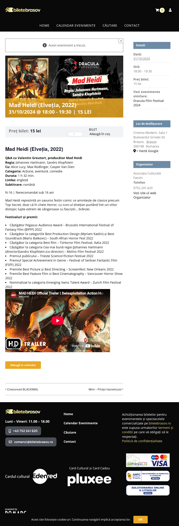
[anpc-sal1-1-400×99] (148, 472)
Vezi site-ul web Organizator (144, 195)
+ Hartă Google (147, 151)
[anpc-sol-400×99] (148, 486)
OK (140, 519)
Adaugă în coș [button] (100, 134)
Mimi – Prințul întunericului (105, 389)
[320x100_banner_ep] (148, 455)
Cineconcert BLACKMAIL (22, 389)
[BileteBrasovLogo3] (22, 411)
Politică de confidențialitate (142, 441)
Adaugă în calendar (23, 365)
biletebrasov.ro (160, 423)
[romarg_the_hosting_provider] (15, 510)
